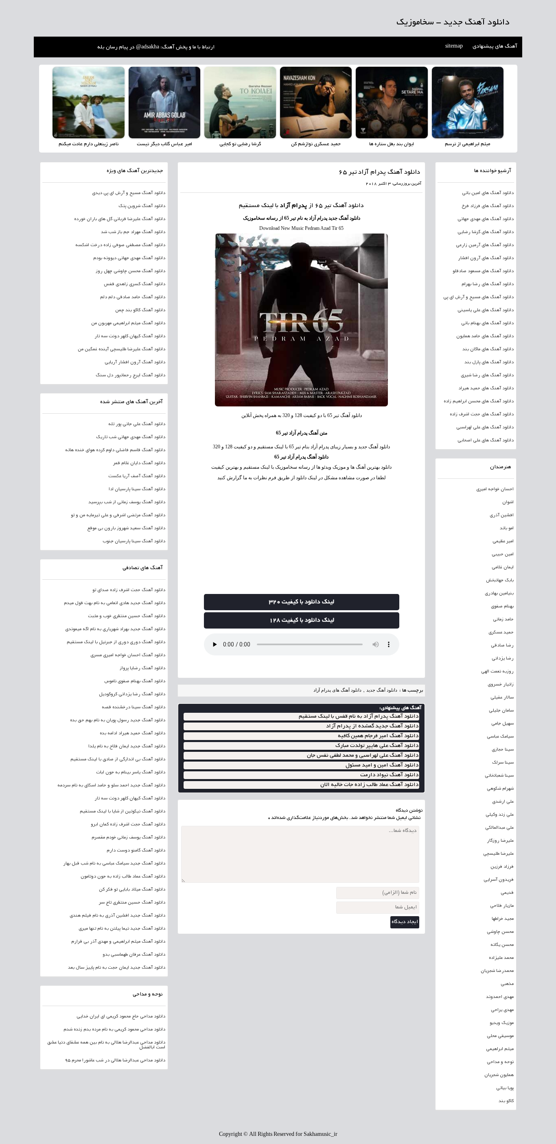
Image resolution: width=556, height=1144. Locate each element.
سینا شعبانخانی (499, 775)
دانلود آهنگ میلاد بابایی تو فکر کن (132, 889)
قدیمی (507, 893)
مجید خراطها (503, 919)
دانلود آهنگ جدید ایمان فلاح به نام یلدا (126, 746)
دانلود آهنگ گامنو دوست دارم (136, 850)
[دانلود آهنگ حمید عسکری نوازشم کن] (316, 102)
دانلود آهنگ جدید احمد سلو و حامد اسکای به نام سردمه (111, 785)
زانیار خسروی (501, 684)
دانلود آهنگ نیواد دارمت (389, 775)
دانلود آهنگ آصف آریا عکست (136, 476)
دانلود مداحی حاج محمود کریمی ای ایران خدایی (121, 1016)
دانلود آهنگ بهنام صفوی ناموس (134, 681)
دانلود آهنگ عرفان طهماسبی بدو (134, 954)
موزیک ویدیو (502, 1023)
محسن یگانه (502, 945)
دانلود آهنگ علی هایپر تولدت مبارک (376, 746)
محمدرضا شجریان (497, 971)
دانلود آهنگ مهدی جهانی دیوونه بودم (129, 258)
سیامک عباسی (500, 736)
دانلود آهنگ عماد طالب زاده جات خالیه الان (369, 785)
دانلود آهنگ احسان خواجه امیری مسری (127, 655)
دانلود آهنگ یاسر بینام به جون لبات (130, 772)
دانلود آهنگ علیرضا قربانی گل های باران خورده (119, 219)
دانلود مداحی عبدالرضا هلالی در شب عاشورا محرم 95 (115, 1060)
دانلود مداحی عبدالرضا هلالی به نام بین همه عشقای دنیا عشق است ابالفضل (106, 1045)
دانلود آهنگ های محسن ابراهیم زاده (479, 401)
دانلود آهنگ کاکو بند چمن (140, 310)
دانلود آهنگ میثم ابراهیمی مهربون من (128, 323)
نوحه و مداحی (500, 1062)
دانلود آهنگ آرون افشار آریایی (135, 362)
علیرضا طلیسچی (498, 853)
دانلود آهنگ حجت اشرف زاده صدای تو (128, 590)
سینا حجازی (503, 749)
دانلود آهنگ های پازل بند (489, 362)
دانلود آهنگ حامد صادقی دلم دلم (132, 297)
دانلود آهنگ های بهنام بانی (487, 323)
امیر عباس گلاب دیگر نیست (164, 144)
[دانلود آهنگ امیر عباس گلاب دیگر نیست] (164, 102)
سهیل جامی (502, 723)
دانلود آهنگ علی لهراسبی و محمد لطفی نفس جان (362, 756)
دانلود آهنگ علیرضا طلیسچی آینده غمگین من (121, 349)
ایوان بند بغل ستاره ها (391, 144)
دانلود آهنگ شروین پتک (141, 206)
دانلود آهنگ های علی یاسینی (485, 310)
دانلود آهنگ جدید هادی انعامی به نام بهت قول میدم (114, 603)
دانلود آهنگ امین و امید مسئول (382, 765)
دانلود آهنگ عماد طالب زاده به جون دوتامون (123, 876)
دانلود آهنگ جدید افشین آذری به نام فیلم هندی (117, 915)
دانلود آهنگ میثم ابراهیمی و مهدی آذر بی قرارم (118, 941)
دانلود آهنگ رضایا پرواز (142, 668)
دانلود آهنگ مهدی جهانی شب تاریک (130, 437)
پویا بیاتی (505, 1088)
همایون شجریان (499, 1075)
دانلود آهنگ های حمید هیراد (486, 388)
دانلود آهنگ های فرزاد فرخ (488, 206)
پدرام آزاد (293, 206)
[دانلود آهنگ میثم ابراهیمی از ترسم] (467, 102)
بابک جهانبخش (500, 580)
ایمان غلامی (503, 567)
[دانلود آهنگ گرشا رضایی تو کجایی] (240, 102)
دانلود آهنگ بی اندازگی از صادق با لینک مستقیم (117, 759)
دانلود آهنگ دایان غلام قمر (139, 463)
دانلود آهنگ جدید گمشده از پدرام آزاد (372, 726)
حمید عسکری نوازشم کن (316, 144)
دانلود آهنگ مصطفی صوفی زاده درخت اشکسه (120, 245)
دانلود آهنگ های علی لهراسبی (485, 427)
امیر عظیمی (503, 541)
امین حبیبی (503, 554)
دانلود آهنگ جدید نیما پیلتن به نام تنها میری (122, 928)
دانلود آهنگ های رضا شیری (487, 375)
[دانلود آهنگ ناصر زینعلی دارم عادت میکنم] (88, 102)
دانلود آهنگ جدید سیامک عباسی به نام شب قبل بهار (114, 863)
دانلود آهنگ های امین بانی (488, 193)
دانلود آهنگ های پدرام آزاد (337, 690)
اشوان (508, 502)
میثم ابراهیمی (500, 1049)
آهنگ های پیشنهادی (495, 47)
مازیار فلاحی (502, 906)
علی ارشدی (503, 801)
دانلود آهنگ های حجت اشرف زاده (482, 414)
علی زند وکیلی (500, 814)
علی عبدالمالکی (499, 827)
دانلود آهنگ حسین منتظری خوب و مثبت (126, 616)
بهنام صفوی (502, 606)
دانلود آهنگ (348, 206)
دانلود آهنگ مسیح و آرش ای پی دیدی (128, 193)
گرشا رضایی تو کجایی (240, 144)
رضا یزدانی (503, 658)
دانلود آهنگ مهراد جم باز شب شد (133, 232)
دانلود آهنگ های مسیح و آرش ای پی (478, 297)
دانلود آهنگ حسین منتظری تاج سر (132, 902)
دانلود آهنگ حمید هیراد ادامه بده (132, 733)
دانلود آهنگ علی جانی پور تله (136, 424)
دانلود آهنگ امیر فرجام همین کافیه (378, 736)
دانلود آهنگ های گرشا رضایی (485, 232)
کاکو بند (506, 1101)
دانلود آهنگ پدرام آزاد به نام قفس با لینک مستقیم (358, 717)
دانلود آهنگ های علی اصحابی (485, 440)
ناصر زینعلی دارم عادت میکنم (88, 144)
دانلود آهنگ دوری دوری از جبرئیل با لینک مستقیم (116, 642)
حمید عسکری (501, 632)
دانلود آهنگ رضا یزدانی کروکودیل (132, 694)
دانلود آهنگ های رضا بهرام (488, 284)
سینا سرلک (503, 762)
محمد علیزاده (501, 958)
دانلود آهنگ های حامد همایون (485, 336)
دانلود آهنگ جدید (381, 690)
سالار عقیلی (502, 697)
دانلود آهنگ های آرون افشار (486, 258)
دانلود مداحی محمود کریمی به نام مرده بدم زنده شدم (114, 1029)
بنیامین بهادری (499, 593)
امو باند (507, 528)
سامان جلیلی (501, 710)
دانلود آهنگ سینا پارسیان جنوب (134, 541)
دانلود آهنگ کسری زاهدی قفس (134, 284)
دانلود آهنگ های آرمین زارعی (485, 245)
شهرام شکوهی (500, 788)
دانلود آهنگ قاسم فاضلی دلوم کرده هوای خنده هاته (115, 450)
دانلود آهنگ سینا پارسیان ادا (137, 489)
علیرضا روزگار (500, 840)
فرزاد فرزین (502, 867)
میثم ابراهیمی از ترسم (467, 144)
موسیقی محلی (500, 1036)
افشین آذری (502, 515)
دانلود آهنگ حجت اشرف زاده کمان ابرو (128, 824)
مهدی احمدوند (500, 997)
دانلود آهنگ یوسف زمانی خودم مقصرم (128, 837)
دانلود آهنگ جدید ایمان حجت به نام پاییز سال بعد (116, 967)
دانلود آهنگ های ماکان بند (488, 349)
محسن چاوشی (500, 932)
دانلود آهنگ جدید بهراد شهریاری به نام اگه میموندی (115, 629)
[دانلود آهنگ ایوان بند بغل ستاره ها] (391, 102)
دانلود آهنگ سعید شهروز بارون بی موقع (126, 528)
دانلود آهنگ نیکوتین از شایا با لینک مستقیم (122, 811)
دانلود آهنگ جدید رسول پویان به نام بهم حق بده (117, 720)
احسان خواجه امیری (495, 489)
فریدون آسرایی (499, 880)
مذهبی (507, 984)
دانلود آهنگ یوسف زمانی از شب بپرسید (126, 502)
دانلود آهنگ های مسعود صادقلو (483, 271)
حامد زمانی (503, 619)
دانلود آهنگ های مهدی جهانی (485, 219)
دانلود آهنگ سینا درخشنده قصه (133, 707)
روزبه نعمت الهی (497, 671)
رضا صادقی (502, 645)
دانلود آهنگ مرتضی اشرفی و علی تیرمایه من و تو (118, 515)
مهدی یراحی (502, 1010)
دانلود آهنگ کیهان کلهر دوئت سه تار (129, 336)
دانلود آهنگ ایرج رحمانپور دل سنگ (130, 375)
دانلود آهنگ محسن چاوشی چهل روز (130, 271)
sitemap (454, 47)
